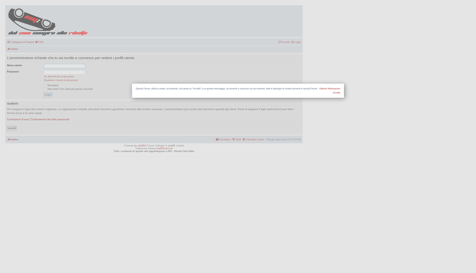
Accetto (336, 92)
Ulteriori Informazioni (329, 88)
